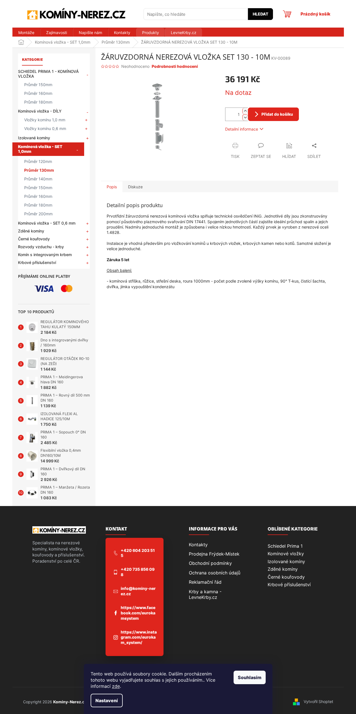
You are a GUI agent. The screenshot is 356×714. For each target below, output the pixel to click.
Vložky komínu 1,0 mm (44, 119)
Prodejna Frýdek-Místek (214, 554)
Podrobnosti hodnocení (175, 66)
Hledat (260, 14)
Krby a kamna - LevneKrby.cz (205, 594)
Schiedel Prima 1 (285, 546)
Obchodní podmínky (210, 563)
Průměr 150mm (38, 84)
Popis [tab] (112, 186)
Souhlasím (249, 677)
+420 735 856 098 (138, 572)
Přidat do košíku (277, 114)
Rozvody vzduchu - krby (41, 246)
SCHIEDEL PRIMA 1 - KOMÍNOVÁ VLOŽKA (48, 74)
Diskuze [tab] (135, 186)
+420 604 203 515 (138, 553)
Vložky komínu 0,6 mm (45, 128)
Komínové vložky (286, 553)
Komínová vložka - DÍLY (40, 111)
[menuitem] (26, 32)
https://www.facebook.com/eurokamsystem (138, 613)
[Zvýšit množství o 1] (245, 111)
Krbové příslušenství (37, 262)
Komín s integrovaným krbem (45, 254)
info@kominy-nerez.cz (138, 591)
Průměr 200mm (38, 213)
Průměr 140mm (38, 178)
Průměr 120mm (38, 161)
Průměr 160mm (38, 93)
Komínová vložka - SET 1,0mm (40, 149)
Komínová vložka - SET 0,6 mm (46, 223)
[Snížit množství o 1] (245, 117)
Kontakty (198, 544)
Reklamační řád (205, 582)
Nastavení (106, 700)
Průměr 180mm (38, 102)
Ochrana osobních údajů (214, 573)
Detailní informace (241, 129)
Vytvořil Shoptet (318, 701)
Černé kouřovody (34, 238)
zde (116, 686)
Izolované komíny (34, 137)
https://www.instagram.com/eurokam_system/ (139, 637)
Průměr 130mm (39, 170)
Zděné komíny (31, 231)
